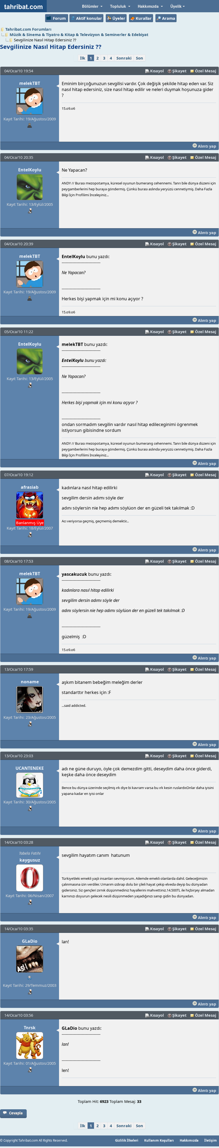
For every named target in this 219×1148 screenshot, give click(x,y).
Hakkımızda (189, 1140)
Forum (59, 18)
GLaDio (29, 941)
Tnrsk (30, 1028)
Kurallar (144, 18)
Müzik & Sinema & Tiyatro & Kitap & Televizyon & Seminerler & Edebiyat (79, 34)
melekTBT (29, 83)
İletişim (210, 1140)
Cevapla (16, 1113)
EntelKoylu (29, 170)
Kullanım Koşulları (159, 1140)
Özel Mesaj (205, 70)
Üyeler (118, 18)
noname (30, 682)
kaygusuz (29, 860)
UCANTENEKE (29, 768)
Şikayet (179, 70)
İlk (82, 58)
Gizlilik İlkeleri (126, 1140)
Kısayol (157, 70)
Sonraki (123, 58)
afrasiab (29, 487)
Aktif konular (89, 18)
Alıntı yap (206, 146)
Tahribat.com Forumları (28, 29)
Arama (168, 18)
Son (139, 58)
